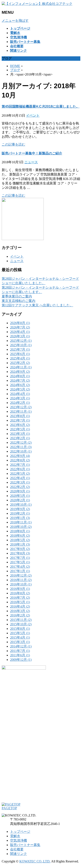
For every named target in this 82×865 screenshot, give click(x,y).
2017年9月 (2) (20, 549)
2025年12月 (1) (21, 340)
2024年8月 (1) (20, 376)
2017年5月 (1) (20, 562)
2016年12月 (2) (21, 575)
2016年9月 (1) (20, 589)
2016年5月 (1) (20, 602)
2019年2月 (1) (20, 513)
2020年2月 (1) (20, 500)
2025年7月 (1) (20, 349)
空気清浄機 (18, 840)
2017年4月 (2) (20, 566)
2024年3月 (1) (20, 398)
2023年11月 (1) (21, 411)
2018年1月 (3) (20, 544)
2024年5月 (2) (20, 389)
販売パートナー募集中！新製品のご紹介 (32, 153)
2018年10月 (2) (21, 526)
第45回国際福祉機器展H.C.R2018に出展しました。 (40, 106)
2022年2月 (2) (20, 487)
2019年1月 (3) (20, 518)
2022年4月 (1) (20, 478)
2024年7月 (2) (20, 380)
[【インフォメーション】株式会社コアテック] (37, 3)
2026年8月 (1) (20, 323)
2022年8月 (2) (20, 460)
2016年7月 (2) (20, 597)
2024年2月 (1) (20, 402)
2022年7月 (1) (20, 464)
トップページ (20, 831)
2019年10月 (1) (21, 504)
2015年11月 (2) (21, 620)
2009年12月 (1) (21, 659)
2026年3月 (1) (20, 336)
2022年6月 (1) (20, 469)
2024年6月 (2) (20, 385)
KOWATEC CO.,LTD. (34, 861)
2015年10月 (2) (21, 624)
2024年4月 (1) (20, 394)
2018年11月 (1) (21, 522)
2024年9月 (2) (20, 371)
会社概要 (17, 849)
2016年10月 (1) (21, 584)
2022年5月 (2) (20, 473)
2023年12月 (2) (21, 407)
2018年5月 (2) (20, 540)
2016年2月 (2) (20, 615)
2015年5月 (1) (20, 633)
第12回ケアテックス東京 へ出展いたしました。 (37, 305)
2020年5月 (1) (20, 495)
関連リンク (18, 854)
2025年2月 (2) (20, 363)
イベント (33, 115)
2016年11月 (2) (21, 580)
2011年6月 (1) (20, 655)
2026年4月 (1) (20, 332)
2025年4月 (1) (20, 358)
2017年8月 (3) (20, 553)
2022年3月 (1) (20, 482)
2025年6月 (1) (20, 354)
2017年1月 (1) (20, 571)
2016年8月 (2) (20, 593)
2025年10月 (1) (21, 345)
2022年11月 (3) (21, 447)
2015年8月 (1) (20, 628)
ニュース (31, 162)
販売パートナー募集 (25, 845)
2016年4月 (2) (20, 606)
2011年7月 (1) (20, 651)
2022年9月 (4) (20, 456)
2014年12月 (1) (21, 646)
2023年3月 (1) (20, 433)
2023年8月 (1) (20, 416)
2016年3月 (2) (20, 611)
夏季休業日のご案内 (17, 296)
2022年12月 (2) (21, 442)
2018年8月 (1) (20, 531)
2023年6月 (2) (20, 425)
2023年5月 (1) (20, 429)
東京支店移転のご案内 (18, 301)
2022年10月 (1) (21, 451)
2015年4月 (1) (20, 637)
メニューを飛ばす (15, 20)
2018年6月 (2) (20, 535)
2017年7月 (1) (20, 558)
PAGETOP (9, 808)
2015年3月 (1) (20, 642)
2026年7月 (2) (20, 327)
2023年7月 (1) (20, 420)
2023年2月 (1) (20, 438)
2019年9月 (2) (20, 509)
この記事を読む (13, 144)
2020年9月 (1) (20, 491)
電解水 (15, 836)
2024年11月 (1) (21, 367)
